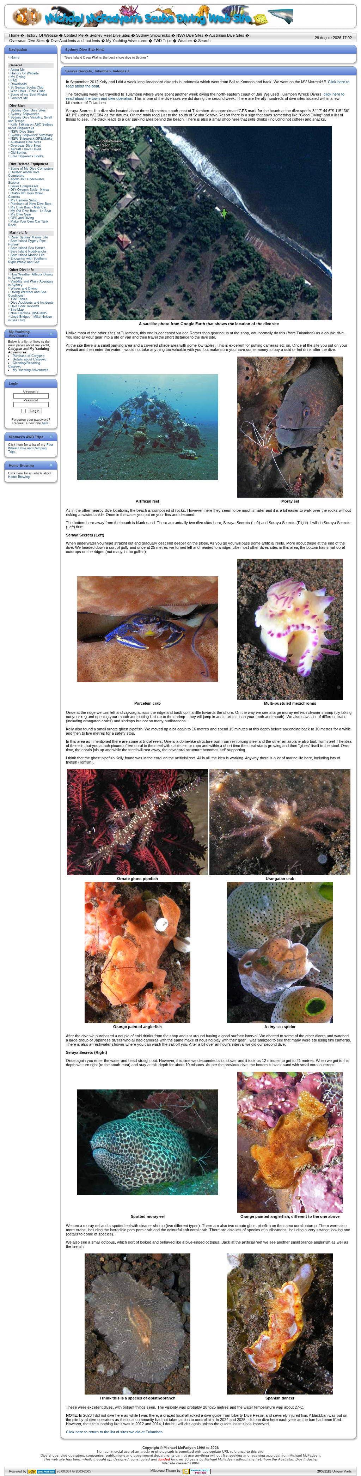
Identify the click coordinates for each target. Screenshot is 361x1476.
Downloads (19, 84)
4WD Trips (162, 40)
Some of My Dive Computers (32, 168)
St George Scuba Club (27, 87)
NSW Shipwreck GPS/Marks (32, 138)
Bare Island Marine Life (27, 255)
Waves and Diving (24, 288)
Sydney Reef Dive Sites (110, 35)
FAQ (14, 80)
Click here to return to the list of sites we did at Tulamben (114, 1432)
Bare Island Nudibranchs (29, 251)
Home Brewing (19, 477)
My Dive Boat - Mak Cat (29, 207)
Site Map (17, 309)
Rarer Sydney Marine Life (29, 237)
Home (14, 35)
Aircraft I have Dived (26, 149)
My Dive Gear (21, 214)
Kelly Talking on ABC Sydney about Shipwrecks (30, 126)
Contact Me (74, 35)
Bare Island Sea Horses (28, 248)
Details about (29, 359)
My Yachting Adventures (126, 40)
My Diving (18, 77)
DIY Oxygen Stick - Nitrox (30, 190)
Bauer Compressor (24, 186)
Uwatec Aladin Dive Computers (23, 173)
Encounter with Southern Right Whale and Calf (27, 260)
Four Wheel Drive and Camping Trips (30, 448)
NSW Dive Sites (189, 35)
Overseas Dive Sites (27, 40)
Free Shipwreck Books (27, 156)
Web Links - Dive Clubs (28, 91)
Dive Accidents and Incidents (75, 40)
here (45, 423)
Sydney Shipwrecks (153, 35)
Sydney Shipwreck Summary (32, 135)
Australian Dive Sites (226, 35)
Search (204, 40)
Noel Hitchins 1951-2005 (29, 313)
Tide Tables (19, 299)
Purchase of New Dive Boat (31, 204)
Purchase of (28, 356)
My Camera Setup (24, 200)
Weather (185, 40)
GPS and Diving (22, 218)
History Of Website (41, 35)
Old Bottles (19, 152)
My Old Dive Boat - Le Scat (31, 211)
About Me (18, 70)
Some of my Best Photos (29, 94)
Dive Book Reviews (25, 306)
